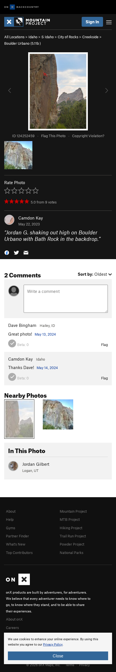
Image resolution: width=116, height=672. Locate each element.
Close (58, 655)
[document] (58, 648)
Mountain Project (73, 511)
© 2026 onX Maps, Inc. (43, 665)
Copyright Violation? (88, 136)
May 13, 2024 (45, 334)
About (10, 511)
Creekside (90, 37)
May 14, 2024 (47, 367)
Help (10, 519)
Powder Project (72, 544)
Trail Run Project (73, 536)
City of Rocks (68, 37)
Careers (12, 627)
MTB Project (70, 519)
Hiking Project (71, 528)
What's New (15, 544)
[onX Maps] (18, 584)
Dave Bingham (22, 325)
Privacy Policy (53, 644)
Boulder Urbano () (22, 43)
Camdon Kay (30, 217)
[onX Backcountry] (21, 7)
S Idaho (47, 37)
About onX (14, 619)
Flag (104, 344)
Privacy (84, 665)
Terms (69, 665)
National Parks (71, 552)
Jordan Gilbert (35, 464)
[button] (6, 252)
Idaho (32, 37)
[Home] (29, 22)
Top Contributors (19, 552)
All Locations (14, 37)
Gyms (10, 528)
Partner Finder (17, 536)
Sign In (92, 21)
